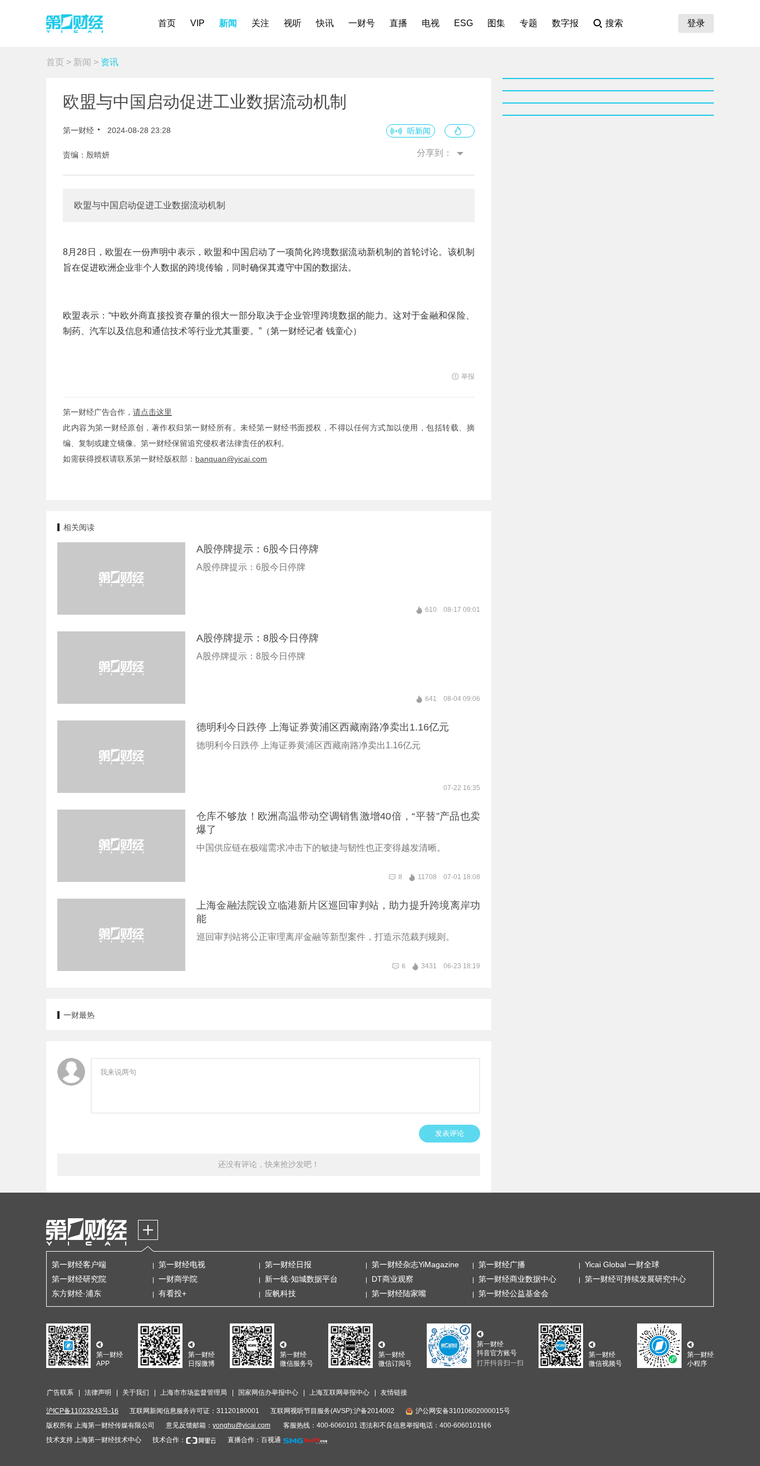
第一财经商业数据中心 (517, 1278)
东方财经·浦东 (76, 1293)
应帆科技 (280, 1293)
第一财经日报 (288, 1264)
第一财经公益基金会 (513, 1293)
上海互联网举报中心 (339, 1392)
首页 (167, 23)
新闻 (228, 23)
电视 (431, 23)
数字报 (565, 23)
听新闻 (419, 130)
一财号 (361, 23)
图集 (496, 23)
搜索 (614, 23)
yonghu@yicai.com (241, 1425)
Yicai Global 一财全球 (622, 1264)
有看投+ (172, 1293)
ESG (463, 23)
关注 (260, 23)
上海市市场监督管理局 (193, 1392)
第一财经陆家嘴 (399, 1293)
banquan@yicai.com (231, 458)
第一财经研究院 (79, 1278)
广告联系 (60, 1392)
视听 (293, 23)
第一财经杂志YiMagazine (415, 1264)
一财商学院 (178, 1278)
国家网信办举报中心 (268, 1392)
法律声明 (98, 1392)
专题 (528, 23)
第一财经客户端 (79, 1264)
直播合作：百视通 (254, 1440)
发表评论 (449, 1133)
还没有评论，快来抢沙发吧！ (268, 1164)
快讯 (325, 23)
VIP (197, 23)
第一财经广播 (501, 1264)
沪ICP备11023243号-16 (82, 1411)
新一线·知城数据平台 (301, 1278)
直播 (398, 23)
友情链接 (394, 1392)
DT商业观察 (392, 1278)
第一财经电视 (182, 1264)
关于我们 (135, 1392)
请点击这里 (152, 412)
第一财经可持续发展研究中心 (635, 1278)
